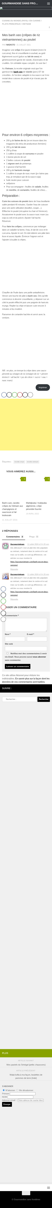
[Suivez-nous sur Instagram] (39, 688)
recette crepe (19, 462)
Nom (7, 634)
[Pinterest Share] (19, 394)
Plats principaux (11, 24)
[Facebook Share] (4, 394)
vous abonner (39, 657)
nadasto (10, 45)
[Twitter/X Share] (9, 394)
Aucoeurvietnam (17, 544)
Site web (9, 644)
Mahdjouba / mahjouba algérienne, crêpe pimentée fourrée (36, 506)
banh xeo (18, 72)
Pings (33, 537)
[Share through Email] (30, 394)
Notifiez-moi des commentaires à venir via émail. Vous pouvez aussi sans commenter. (26, 656)
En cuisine (34, 21)
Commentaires (14, 537)
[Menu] (48, 3)
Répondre (14, 569)
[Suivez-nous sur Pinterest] (48, 688)
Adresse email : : (10, 1100)
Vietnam (26, 24)
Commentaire (12, 615)
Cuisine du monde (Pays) (15, 21)
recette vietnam (32, 462)
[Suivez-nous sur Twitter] (43, 688)
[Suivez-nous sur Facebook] (35, 688)
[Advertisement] (26, 424)
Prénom (5, 1093)
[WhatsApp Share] (14, 394)
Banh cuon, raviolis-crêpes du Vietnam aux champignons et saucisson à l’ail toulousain (12, 509)
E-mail (30, 634)
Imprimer (43, 387)
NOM (4, 1097)
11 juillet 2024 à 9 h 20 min (38, 544)
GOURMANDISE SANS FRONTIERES (20, 3)
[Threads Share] (25, 394)
